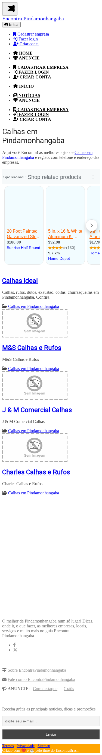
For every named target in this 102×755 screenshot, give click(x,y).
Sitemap (44, 746)
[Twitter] (15, 649)
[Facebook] (14, 645)
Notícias (28, 95)
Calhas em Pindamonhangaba (33, 306)
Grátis (69, 688)
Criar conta (28, 44)
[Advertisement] (51, 551)
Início (26, 86)
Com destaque (45, 688)
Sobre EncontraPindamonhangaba (37, 670)
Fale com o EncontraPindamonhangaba (41, 679)
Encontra (33, 18)
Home (25, 53)
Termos (8, 746)
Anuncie (29, 58)
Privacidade (26, 746)
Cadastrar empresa (32, 34)
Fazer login (27, 39)
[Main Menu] (9, 8)
